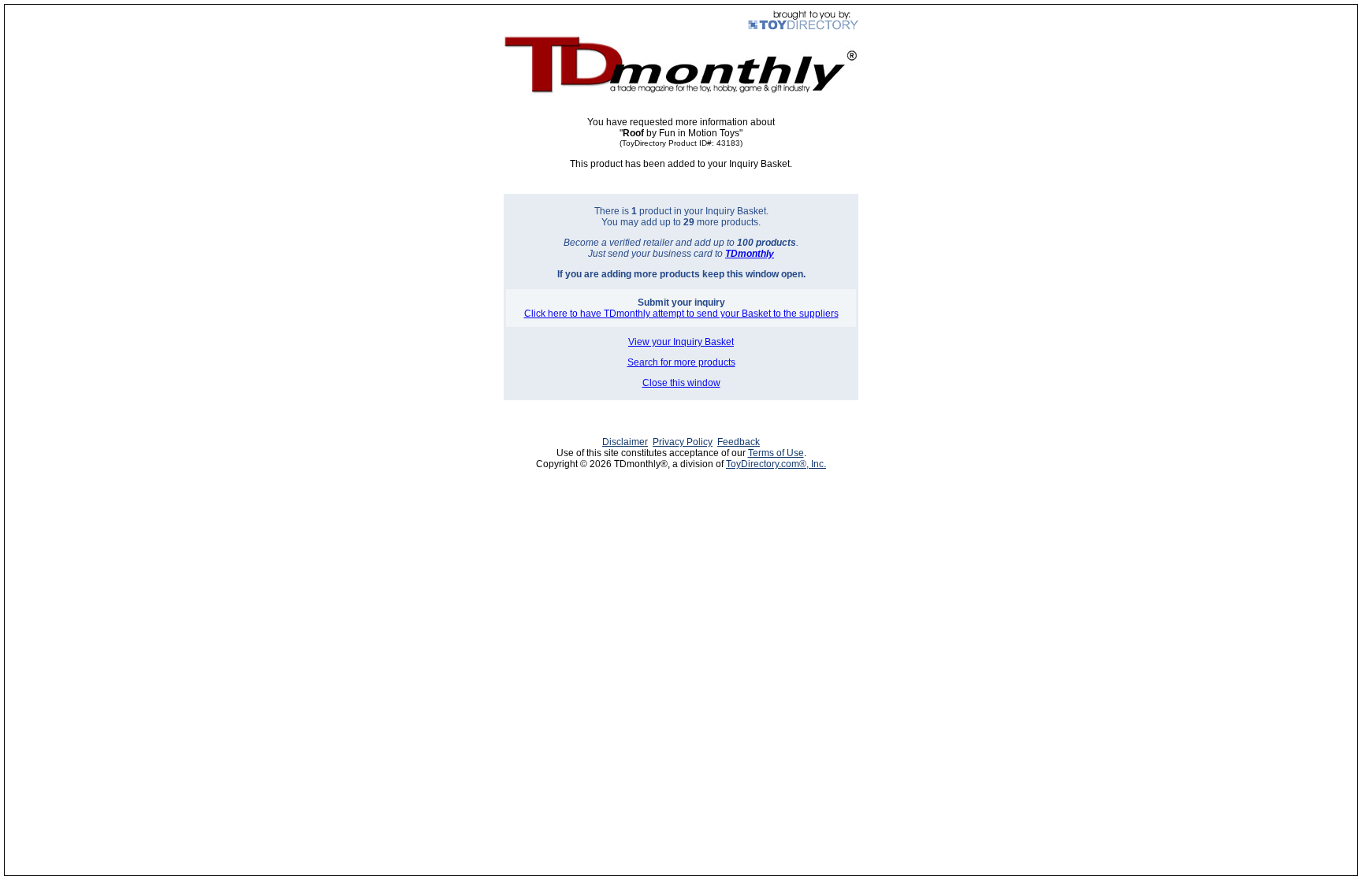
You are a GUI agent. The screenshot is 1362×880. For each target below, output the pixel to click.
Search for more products (681, 362)
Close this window (681, 382)
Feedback (738, 441)
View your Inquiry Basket (681, 341)
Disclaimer (625, 441)
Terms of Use (776, 453)
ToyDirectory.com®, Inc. (776, 464)
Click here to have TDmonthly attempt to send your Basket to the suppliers (681, 313)
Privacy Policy (683, 441)
